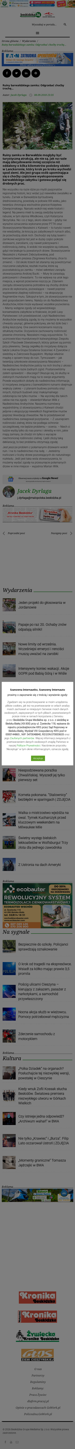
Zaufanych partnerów (22, 738)
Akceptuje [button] (38, 758)
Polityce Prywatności (28, 745)
